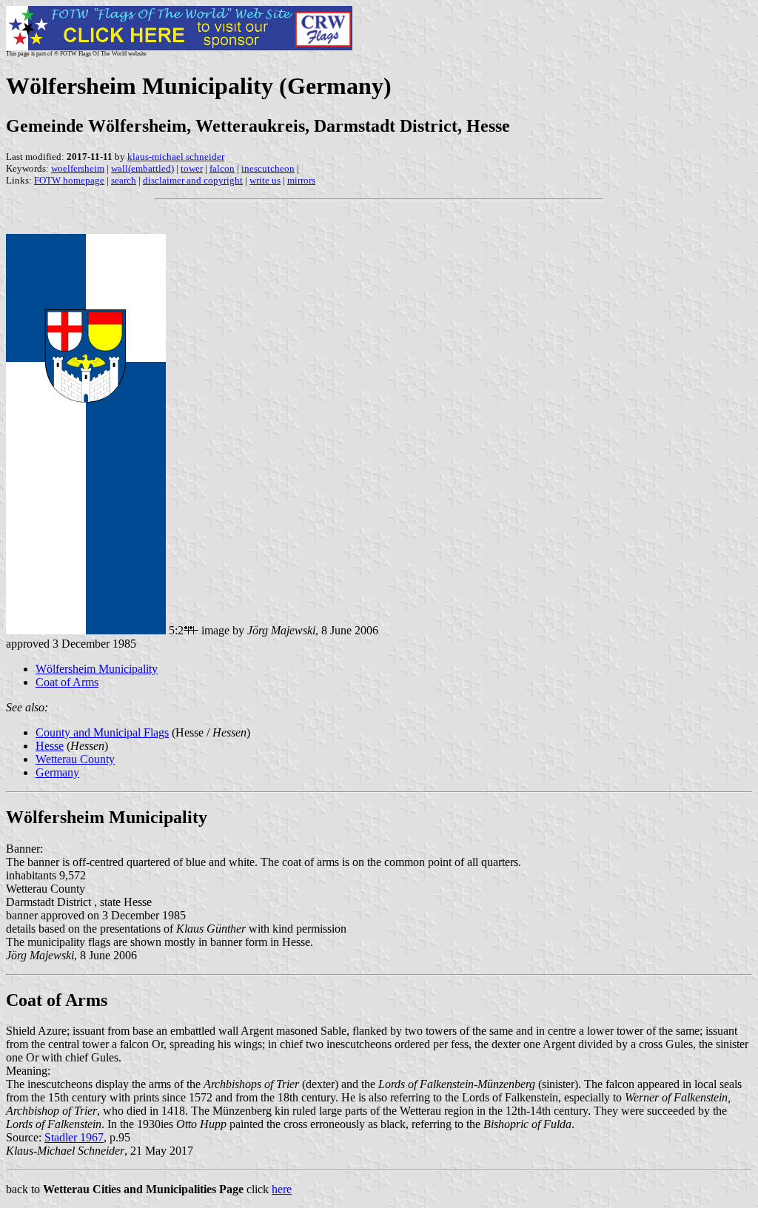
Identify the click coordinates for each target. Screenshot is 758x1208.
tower (192, 168)
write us (265, 180)
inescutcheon (268, 168)
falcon (222, 168)
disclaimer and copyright (193, 180)
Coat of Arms (67, 682)
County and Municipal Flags (102, 732)
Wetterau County (75, 759)
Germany (57, 772)
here (282, 1189)
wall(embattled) (142, 168)
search (123, 180)
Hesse (50, 745)
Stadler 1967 (74, 1137)
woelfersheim (77, 168)
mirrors (301, 180)
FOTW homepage (69, 180)
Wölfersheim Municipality (97, 668)
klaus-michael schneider (175, 156)
